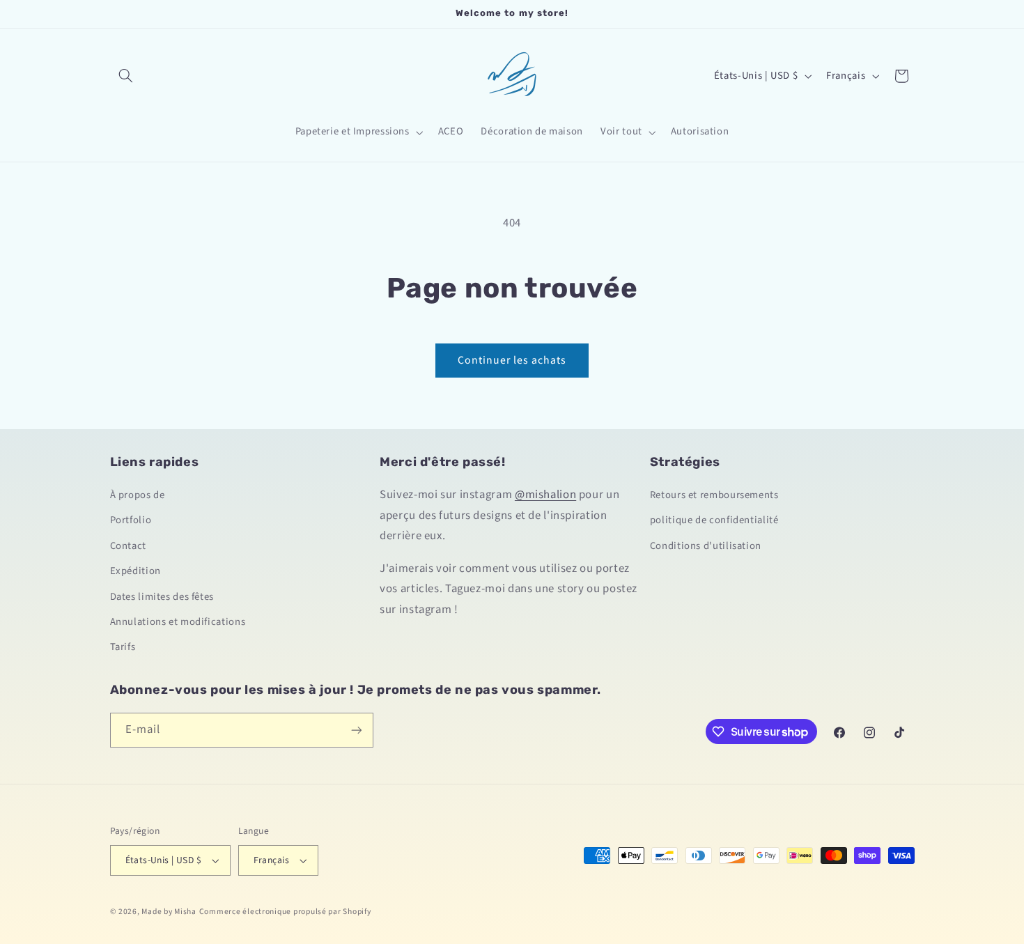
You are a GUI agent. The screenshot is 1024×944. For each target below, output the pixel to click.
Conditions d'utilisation (705, 546)
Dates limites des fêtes (162, 596)
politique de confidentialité (714, 520)
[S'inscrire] (356, 730)
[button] (126, 76)
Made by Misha (168, 912)
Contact (128, 546)
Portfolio (131, 520)
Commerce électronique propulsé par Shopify (285, 912)
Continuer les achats (512, 360)
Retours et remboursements (714, 495)
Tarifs (123, 647)
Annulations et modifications (178, 621)
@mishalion (545, 494)
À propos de (137, 495)
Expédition (135, 571)
